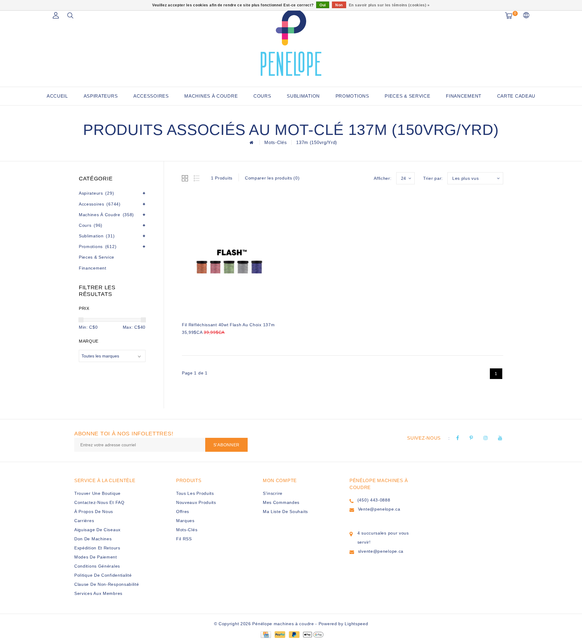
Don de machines (93, 538)
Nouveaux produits (196, 502)
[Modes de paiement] (266, 634)
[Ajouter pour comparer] (215, 342)
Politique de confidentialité (103, 575)
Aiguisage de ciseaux (97, 529)
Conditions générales (97, 566)
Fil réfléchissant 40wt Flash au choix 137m (228, 324)
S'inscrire (273, 493)
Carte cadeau (516, 96)
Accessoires (151, 96)
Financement (463, 96)
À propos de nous (93, 511)
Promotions (352, 96)
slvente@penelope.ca (380, 551)
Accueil (57, 96)
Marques (185, 520)
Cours (262, 96)
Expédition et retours (97, 547)
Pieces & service (407, 96)
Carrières (84, 520)
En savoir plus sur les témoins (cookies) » (389, 5)
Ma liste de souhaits (285, 511)
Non (339, 5)
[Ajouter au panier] (185, 342)
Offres (182, 511)
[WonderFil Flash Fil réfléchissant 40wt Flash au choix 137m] (229, 255)
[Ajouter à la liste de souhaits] (200, 342)
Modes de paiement (95, 557)
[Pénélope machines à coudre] (291, 42)
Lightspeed (356, 623)
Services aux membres (98, 593)
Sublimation (303, 96)
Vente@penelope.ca (379, 509)
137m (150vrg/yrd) (316, 142)
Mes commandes (281, 502)
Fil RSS (184, 538)
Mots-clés (275, 142)
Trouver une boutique (97, 493)
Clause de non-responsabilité (106, 584)
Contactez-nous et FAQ (99, 502)
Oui (322, 5)
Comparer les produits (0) (272, 178)
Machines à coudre (211, 96)
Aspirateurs (101, 96)
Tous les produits (195, 493)
